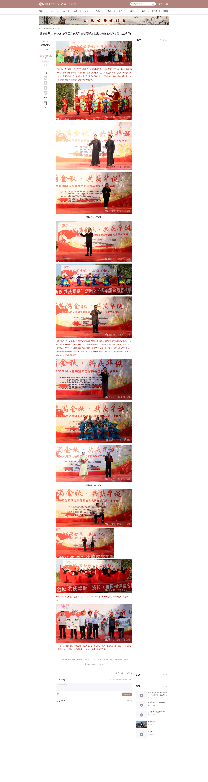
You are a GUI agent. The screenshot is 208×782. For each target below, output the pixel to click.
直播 (132, 11)
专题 (143, 11)
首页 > (41, 28)
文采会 (166, 11)
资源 (109, 11)
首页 (41, 11)
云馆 (86, 11)
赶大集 (154, 11)
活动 (63, 11)
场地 (98, 11)
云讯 (52, 11)
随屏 (120, 11)
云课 (75, 11)
